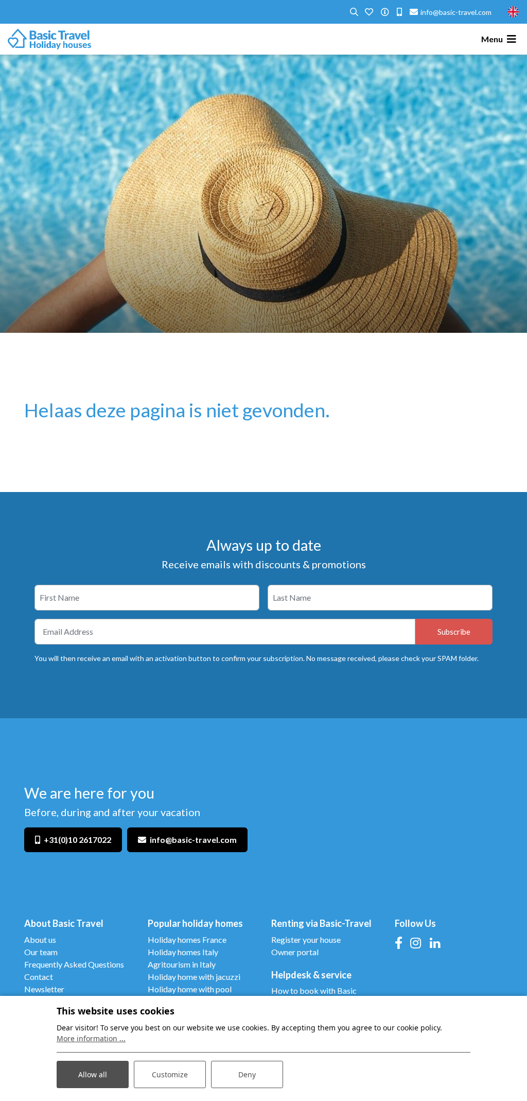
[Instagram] (415, 942)
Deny (247, 1074)
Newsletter (44, 989)
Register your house (306, 939)
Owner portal (295, 952)
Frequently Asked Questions (74, 964)
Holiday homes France (187, 939)
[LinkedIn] (435, 942)
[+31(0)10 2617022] (399, 12)
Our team (41, 952)
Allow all (92, 1074)
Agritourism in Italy (182, 964)
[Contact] (385, 12)
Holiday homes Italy (183, 952)
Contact (38, 976)
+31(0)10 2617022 (77, 839)
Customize (170, 1074)
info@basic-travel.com (193, 839)
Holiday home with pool (190, 989)
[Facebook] (398, 942)
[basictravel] (49, 39)
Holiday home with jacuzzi (195, 976)
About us (40, 939)
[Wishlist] (369, 12)
